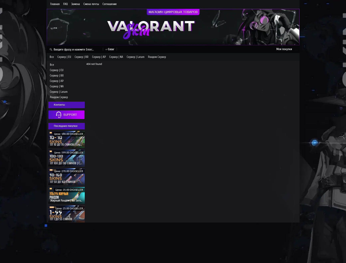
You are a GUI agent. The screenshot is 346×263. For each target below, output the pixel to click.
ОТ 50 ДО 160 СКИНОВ (62, 182)
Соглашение (110, 4)
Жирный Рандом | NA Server (66, 200)
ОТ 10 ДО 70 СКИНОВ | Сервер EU (69, 144)
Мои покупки (284, 49)
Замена (75, 4)
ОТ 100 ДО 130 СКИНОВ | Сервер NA (70, 163)
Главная (55, 4)
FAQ (65, 4)
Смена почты (91, 4)
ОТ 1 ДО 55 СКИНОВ (61, 219)
